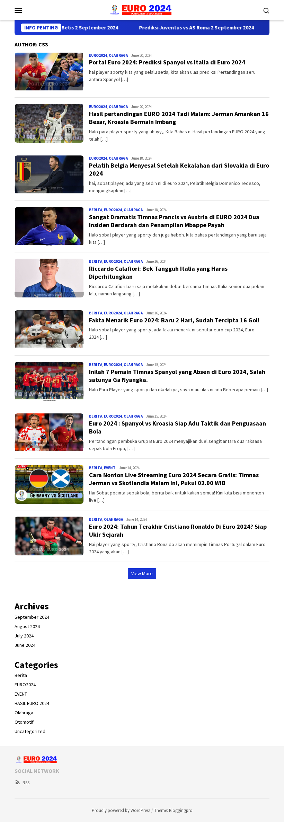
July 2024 (24, 636)
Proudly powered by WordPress (121, 810)
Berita (95, 209)
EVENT (110, 467)
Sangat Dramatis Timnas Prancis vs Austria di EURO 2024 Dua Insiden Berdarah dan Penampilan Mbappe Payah (174, 221)
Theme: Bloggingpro (173, 810)
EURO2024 (98, 55)
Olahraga (118, 55)
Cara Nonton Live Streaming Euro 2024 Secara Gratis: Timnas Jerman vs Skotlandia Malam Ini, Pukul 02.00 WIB (174, 479)
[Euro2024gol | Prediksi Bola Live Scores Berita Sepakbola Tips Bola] (142, 9)
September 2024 (32, 617)
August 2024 (27, 626)
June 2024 (25, 645)
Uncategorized (30, 731)
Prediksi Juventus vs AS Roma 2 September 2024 (183, 28)
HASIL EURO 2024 (32, 703)
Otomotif (24, 722)
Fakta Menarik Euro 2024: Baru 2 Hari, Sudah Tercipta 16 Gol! (174, 320)
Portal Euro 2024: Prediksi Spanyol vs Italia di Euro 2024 (167, 62)
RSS (26, 783)
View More (142, 573)
